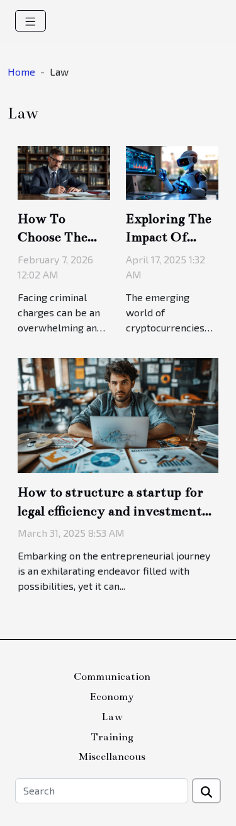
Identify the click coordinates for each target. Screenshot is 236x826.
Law (112, 717)
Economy (112, 697)
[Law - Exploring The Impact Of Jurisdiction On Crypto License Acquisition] (172, 171)
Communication (112, 676)
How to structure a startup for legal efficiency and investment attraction (110, 511)
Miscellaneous (112, 756)
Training (112, 737)
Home (21, 71)
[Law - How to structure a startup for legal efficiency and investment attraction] (118, 414)
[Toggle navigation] (30, 21)
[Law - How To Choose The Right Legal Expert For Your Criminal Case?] (64, 171)
